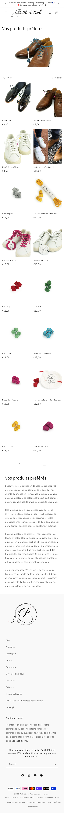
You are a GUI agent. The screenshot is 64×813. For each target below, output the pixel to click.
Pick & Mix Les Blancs (10, 167)
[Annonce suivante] (58, 4)
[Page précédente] (20, 463)
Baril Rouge (7, 307)
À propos (10, 647)
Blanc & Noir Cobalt (41, 260)
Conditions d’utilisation (15, 802)
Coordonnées (33, 807)
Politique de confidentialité (48, 798)
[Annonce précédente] (5, 4)
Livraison (10, 680)
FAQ (8, 640)
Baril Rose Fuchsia (40, 446)
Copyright (10, 707)
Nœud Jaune (7, 446)
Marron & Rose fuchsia (42, 120)
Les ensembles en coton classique (47, 400)
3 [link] (44, 463)
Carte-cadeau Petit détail (43, 167)
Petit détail (24, 794)
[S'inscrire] (54, 764)
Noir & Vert (6, 120)
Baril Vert (37, 307)
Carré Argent (7, 213)
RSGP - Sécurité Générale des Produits (24, 700)
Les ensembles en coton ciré (45, 213)
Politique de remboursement (23, 798)
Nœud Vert (6, 353)
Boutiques (11, 667)
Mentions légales (14, 694)
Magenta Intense (9, 260)
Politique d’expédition (36, 802)
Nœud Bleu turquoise (42, 353)
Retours (10, 687)
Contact (10, 660)
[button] (6, 13)
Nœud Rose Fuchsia (10, 400)
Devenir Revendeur (15, 673)
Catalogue (11, 653)
